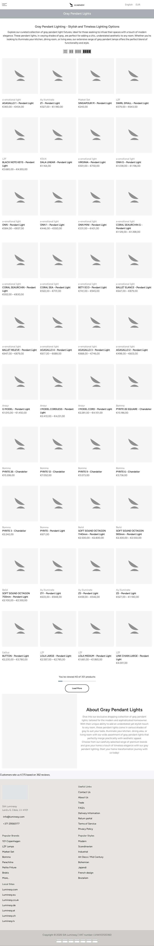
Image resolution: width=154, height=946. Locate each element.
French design (85, 872)
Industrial (83, 851)
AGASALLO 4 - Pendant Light (56, 350)
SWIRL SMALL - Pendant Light (132, 103)
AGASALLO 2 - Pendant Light (132, 350)
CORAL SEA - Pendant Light (55, 287)
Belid (81, 527)
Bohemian (83, 862)
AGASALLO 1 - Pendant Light (18, 103)
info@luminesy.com (14, 816)
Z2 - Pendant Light (126, 593)
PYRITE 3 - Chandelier (14, 530)
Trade (81, 802)
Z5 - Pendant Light (88, 593)
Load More (77, 688)
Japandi (82, 867)
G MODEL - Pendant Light (16, 409)
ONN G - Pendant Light (128, 162)
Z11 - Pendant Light (50, 593)
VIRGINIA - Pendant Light (92, 162)
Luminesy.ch (9, 915)
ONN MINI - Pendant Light (92, 224)
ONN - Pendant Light (13, 224)
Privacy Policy (85, 828)
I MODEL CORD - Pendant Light (95, 409)
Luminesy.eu (9, 894)
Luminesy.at (8, 910)
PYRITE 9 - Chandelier (90, 471)
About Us (83, 797)
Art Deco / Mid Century (90, 857)
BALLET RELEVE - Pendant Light (19, 350)
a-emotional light (11, 99)
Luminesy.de (9, 905)
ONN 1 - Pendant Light (52, 224)
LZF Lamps (8, 846)
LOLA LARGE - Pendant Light (55, 655)
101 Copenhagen (11, 841)
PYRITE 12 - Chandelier (52, 471)
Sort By (148, 51)
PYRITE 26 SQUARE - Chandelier (133, 409)
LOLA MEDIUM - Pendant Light (94, 655)
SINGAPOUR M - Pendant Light (95, 103)
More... (5, 878)
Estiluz (5, 652)
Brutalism (83, 878)
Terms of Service (87, 823)
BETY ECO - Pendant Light (92, 287)
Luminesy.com (10, 889)
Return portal (85, 818)
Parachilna (7, 862)
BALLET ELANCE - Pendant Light (133, 287)
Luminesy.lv (8, 921)
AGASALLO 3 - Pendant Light (94, 350)
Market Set (84, 99)
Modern (82, 841)
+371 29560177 (11, 823)
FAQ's (81, 807)
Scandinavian (85, 846)
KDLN (43, 158)
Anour (5, 405)
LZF (118, 99)
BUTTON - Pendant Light (15, 655)
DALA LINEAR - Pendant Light (56, 162)
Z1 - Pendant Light (50, 103)
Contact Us (84, 792)
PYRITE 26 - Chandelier (14, 471)
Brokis (5, 872)
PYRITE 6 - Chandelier (128, 471)
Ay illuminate (47, 99)
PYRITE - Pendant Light (52, 530)
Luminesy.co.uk (10, 900)
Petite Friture (9, 867)
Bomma (120, 405)
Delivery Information (89, 813)
